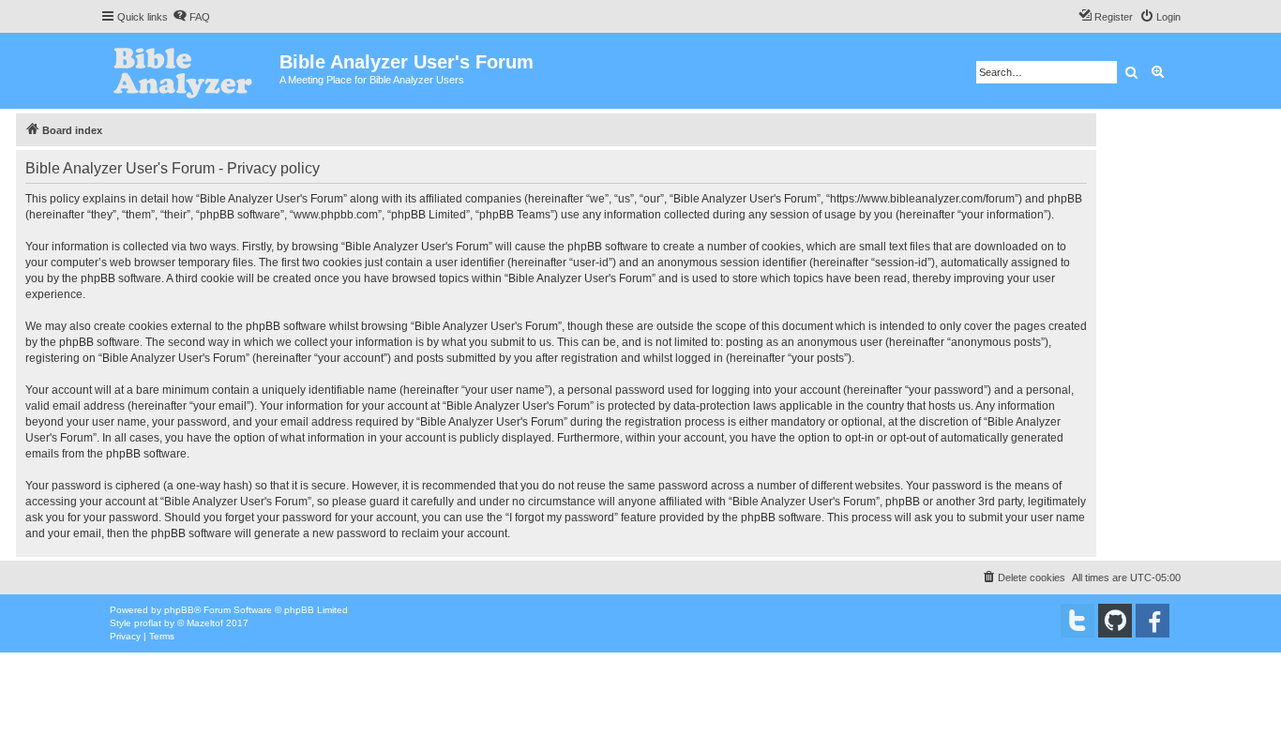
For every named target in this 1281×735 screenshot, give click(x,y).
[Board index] (189, 71)
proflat (147, 623)
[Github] (1115, 621)
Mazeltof (205, 623)
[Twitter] (1077, 621)
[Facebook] (1152, 621)
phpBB (179, 610)
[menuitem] (191, 17)
